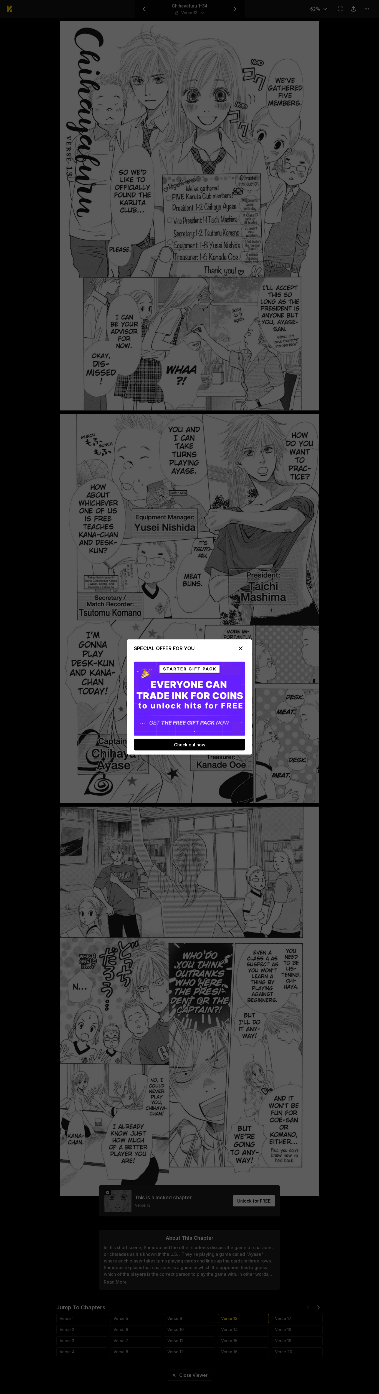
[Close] (240, 648)
